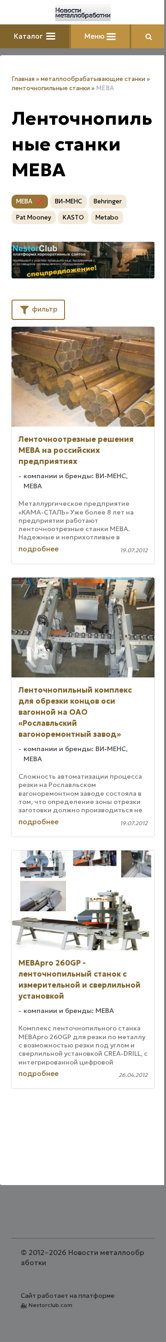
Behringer (108, 201)
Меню (95, 36)
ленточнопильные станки (51, 88)
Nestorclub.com (50, 1305)
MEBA (24, 201)
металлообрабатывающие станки (93, 79)
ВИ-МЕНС (68, 201)
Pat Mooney (33, 217)
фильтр (44, 309)
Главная (23, 79)
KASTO (73, 217)
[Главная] (83, 13)
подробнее (38, 548)
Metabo (107, 217)
